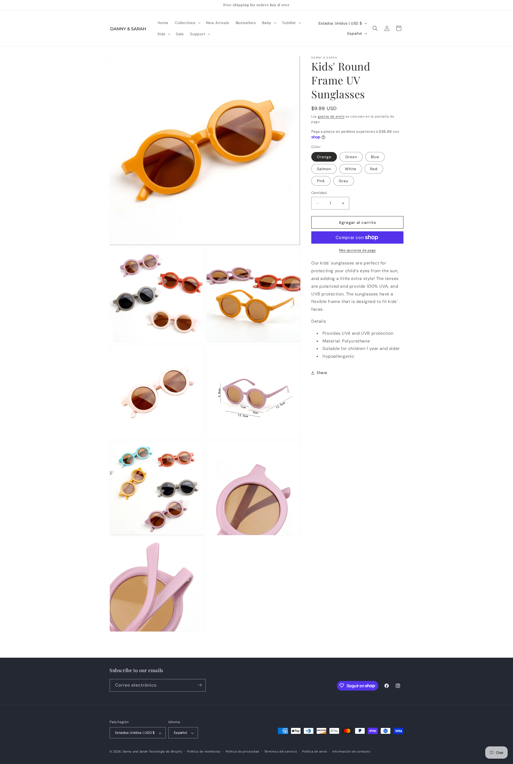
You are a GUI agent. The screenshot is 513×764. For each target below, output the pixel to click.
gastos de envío (331, 116)
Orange (324, 156)
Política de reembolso (204, 751)
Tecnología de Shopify (165, 752)
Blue (375, 156)
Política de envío (314, 751)
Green (351, 156)
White (350, 168)
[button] (187, 22)
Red (374, 168)
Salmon (324, 168)
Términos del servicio (280, 751)
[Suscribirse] (199, 685)
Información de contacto (351, 751)
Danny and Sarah (135, 752)
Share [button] (322, 372)
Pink (321, 180)
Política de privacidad (242, 751)
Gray (343, 180)
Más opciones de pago (357, 250)
